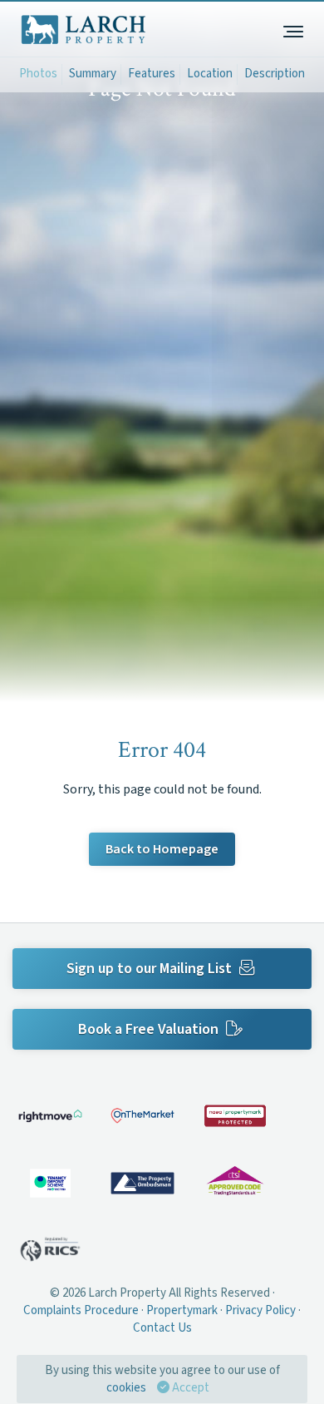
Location (210, 73)
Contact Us (162, 1328)
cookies (126, 1388)
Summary (92, 73)
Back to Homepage (162, 849)
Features (151, 73)
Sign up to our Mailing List (150, 968)
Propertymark (182, 1310)
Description (274, 73)
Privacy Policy (260, 1310)
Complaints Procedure (81, 1310)
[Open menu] (293, 29)
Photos (38, 73)
